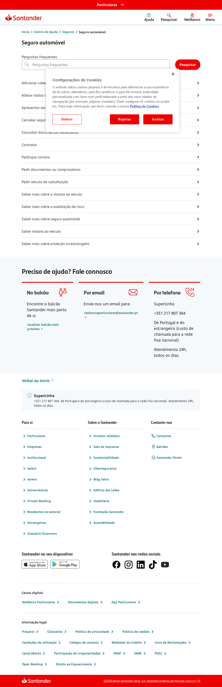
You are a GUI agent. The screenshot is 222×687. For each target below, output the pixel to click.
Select (31, 468)
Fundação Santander (108, 512)
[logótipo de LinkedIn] (140, 564)
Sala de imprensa (106, 447)
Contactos (164, 436)
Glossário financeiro (42, 533)
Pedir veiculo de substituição (45, 181)
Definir (67, 119)
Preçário (28, 631)
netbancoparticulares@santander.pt (111, 313)
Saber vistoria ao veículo (41, 231)
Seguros (68, 32)
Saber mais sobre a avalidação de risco (53, 206)
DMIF (117, 653)
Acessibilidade (104, 523)
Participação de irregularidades (77, 653)
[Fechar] (173, 74)
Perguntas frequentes (39, 56)
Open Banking (32, 664)
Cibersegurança (104, 468)
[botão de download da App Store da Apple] (35, 564)
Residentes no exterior (44, 512)
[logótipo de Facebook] (116, 564)
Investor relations (106, 436)
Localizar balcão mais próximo (43, 326)
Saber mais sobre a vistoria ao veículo (52, 194)
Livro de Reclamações (170, 642)
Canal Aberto (31, 653)
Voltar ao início (36, 380)
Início (25, 32)
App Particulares (123, 602)
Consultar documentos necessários (50, 132)
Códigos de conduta (84, 642)
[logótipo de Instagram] (128, 564)
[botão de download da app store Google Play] (64, 564)
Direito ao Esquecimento (74, 664)
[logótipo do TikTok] (153, 564)
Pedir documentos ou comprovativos (51, 169)
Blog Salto (101, 479)
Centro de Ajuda (46, 32)
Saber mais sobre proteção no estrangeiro (55, 243)
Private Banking (39, 501)
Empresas (34, 447)
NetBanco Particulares (38, 602)
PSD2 (158, 653)
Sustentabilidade (106, 457)
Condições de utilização (39, 642)
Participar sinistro (36, 157)
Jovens (32, 479)
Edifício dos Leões (106, 490)
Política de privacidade (92, 631)
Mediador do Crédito (127, 642)
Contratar (29, 144)
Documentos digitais (83, 602)
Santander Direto (169, 457)
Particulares (36, 436)
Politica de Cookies (144, 106)
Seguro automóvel (92, 32)
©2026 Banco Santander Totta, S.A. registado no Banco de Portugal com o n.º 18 (152, 681)
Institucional (36, 457)
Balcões (162, 447)
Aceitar (158, 119)
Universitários (37, 490)
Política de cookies (136, 631)
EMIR (138, 653)
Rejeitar (124, 119)
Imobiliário (101, 501)
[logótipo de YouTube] (165, 564)
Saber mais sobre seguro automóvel (51, 219)
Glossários (54, 631)
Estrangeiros (36, 523)
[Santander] (23, 17)
